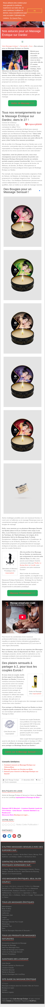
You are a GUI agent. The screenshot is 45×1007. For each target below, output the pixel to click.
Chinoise (23, 890)
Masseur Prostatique (9, 954)
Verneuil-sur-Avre (30, 856)
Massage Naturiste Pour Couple (12, 922)
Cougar (30, 895)
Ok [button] (35, 11)
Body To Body (6, 908)
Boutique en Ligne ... (21, 815)
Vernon (9, 854)
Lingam (4, 917)
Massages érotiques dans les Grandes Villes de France (20, 985)
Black (35, 893)
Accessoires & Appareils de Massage (14, 943)
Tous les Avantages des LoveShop (13, 974)
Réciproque (6, 924)
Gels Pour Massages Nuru (10, 947)
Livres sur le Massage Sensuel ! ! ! (22, 752)
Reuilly (36, 563)
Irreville (33, 565)
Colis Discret (6, 963)
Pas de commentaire (11, 782)
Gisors (30, 854)
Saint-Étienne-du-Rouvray (30, 871)
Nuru (3, 928)
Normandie (24, 46)
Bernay (35, 854)
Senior (23, 895)
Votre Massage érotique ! (10, 46)
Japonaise (26, 893)
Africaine (5, 895)
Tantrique (5, 926)
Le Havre (5, 869)
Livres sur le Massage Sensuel (12, 952)
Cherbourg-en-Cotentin (26, 869)
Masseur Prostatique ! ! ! (22, 593)
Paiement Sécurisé (8, 970)
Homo (6, 897)
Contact (4, 990)
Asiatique (16, 890)
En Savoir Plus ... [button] (16, 18)
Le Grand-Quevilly (15, 873)
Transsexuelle (38, 895)
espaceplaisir (9, 573)
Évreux (4, 854)
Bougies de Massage (9, 945)
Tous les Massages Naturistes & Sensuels (16, 930)
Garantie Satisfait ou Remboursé (13, 965)
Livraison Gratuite (8, 967)
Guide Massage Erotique (11, 780)
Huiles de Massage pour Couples (13, 949)
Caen (16, 869)
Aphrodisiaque (7, 906)
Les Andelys (13, 856)
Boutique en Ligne (8, 988)
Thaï (10, 926)
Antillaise (17, 895)
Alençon (4, 873)
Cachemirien (6, 911)
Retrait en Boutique (8, 972)
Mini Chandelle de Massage (22, 217)
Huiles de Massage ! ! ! (22, 103)
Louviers (16, 854)
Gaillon (20, 856)
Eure (30, 46)
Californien (5, 913)
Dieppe (4, 871)
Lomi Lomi (5, 919)
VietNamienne (6, 893)
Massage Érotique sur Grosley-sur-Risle (18, 769)
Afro (10, 895)
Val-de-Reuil (23, 854)
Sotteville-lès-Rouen (14, 871)
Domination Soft (7, 915)
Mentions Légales (8, 992)
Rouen (11, 869)
